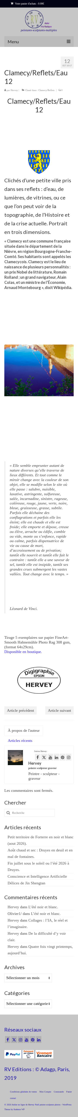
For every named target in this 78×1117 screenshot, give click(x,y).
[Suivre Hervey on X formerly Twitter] (44, 757)
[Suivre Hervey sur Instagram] (68, 757)
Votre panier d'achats (29, 3)
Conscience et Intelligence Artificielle (37, 876)
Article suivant (59, 710)
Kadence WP (19, 1109)
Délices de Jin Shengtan (26, 883)
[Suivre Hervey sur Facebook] (37, 757)
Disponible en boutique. (23, 652)
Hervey (14, 90)
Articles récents (20, 740)
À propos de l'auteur (24, 730)
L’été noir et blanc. (43, 907)
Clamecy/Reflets (46, 90)
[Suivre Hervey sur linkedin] (56, 757)
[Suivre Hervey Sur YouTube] (50, 757)
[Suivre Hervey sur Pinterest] (62, 757)
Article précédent (20, 710)
